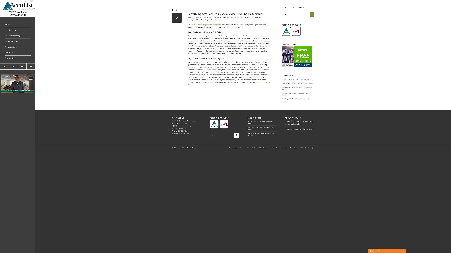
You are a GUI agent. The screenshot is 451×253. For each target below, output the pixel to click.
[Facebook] (13, 66)
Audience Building (203, 17)
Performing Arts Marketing (238, 17)
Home (295, 7)
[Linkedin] (22, 66)
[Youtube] (30, 66)
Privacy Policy (191, 148)
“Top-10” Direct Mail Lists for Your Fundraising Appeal (297, 79)
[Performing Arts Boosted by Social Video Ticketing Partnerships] (177, 18)
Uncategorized (192, 20)
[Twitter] (4, 66)
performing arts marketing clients (210, 25)
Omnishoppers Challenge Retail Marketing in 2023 (295, 99)
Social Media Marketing (254, 17)
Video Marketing (202, 20)
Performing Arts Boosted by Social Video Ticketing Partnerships (225, 14)
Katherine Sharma (217, 20)
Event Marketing (224, 17)
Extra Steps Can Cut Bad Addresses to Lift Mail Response (297, 83)
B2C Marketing (213, 17)
